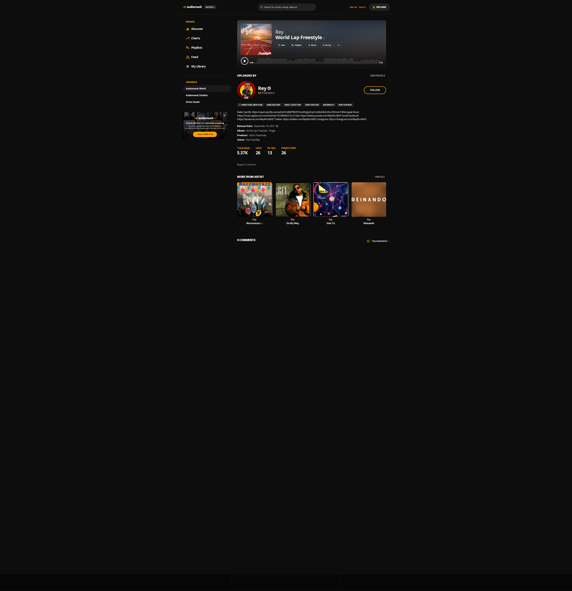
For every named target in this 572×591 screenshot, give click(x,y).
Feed (194, 57)
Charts (195, 38)
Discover (197, 29)
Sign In (362, 7)
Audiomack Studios (197, 95)
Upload (381, 7)
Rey (262, 88)
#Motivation (312, 104)
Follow (375, 90)
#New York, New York (251, 104)
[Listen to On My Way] (292, 199)
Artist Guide (193, 102)
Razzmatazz (253, 223)
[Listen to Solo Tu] (330, 199)
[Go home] (192, 7)
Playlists (196, 48)
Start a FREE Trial (205, 134)
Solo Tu (331, 223)
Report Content (246, 164)
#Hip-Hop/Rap (345, 104)
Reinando (369, 223)
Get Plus (210, 7)
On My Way (292, 223)
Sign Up (353, 7)
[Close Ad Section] (224, 115)
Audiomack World (196, 88)
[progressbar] (316, 61)
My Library (198, 66)
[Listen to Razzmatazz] (254, 199)
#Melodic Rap (273, 104)
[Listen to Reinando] (369, 199)
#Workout (328, 104)
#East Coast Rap (292, 104)
